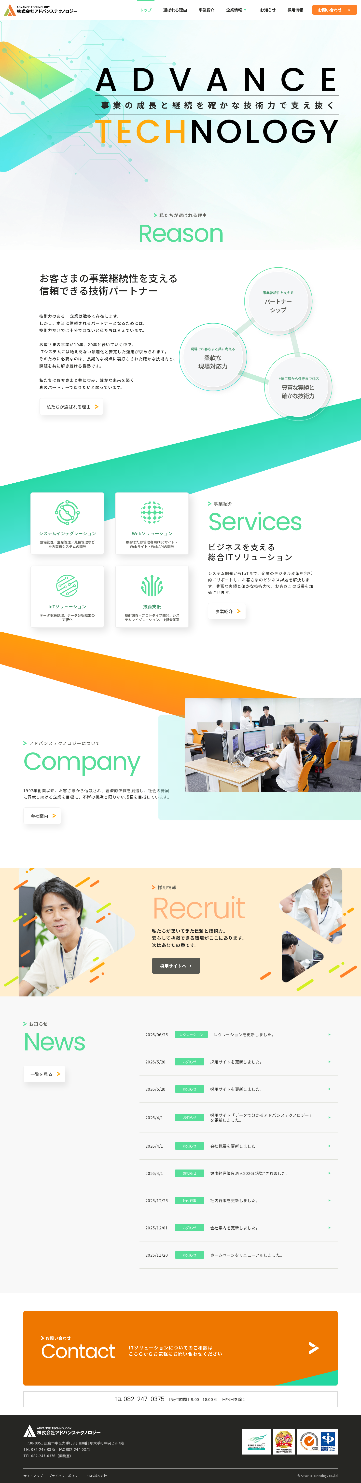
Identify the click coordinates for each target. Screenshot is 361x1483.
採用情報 (295, 10)
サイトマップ (33, 1475)
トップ (146, 10)
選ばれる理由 (175, 10)
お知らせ (268, 10)
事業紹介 (206, 10)
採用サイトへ (173, 966)
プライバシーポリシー (65, 1475)
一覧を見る (41, 1074)
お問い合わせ (330, 10)
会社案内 (39, 816)
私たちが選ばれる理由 (68, 406)
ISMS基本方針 (97, 1475)
